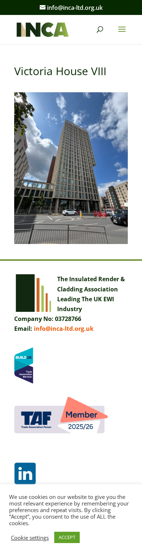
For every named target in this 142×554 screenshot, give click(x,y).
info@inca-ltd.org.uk (64, 329)
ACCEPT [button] (67, 537)
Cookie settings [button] (30, 537)
